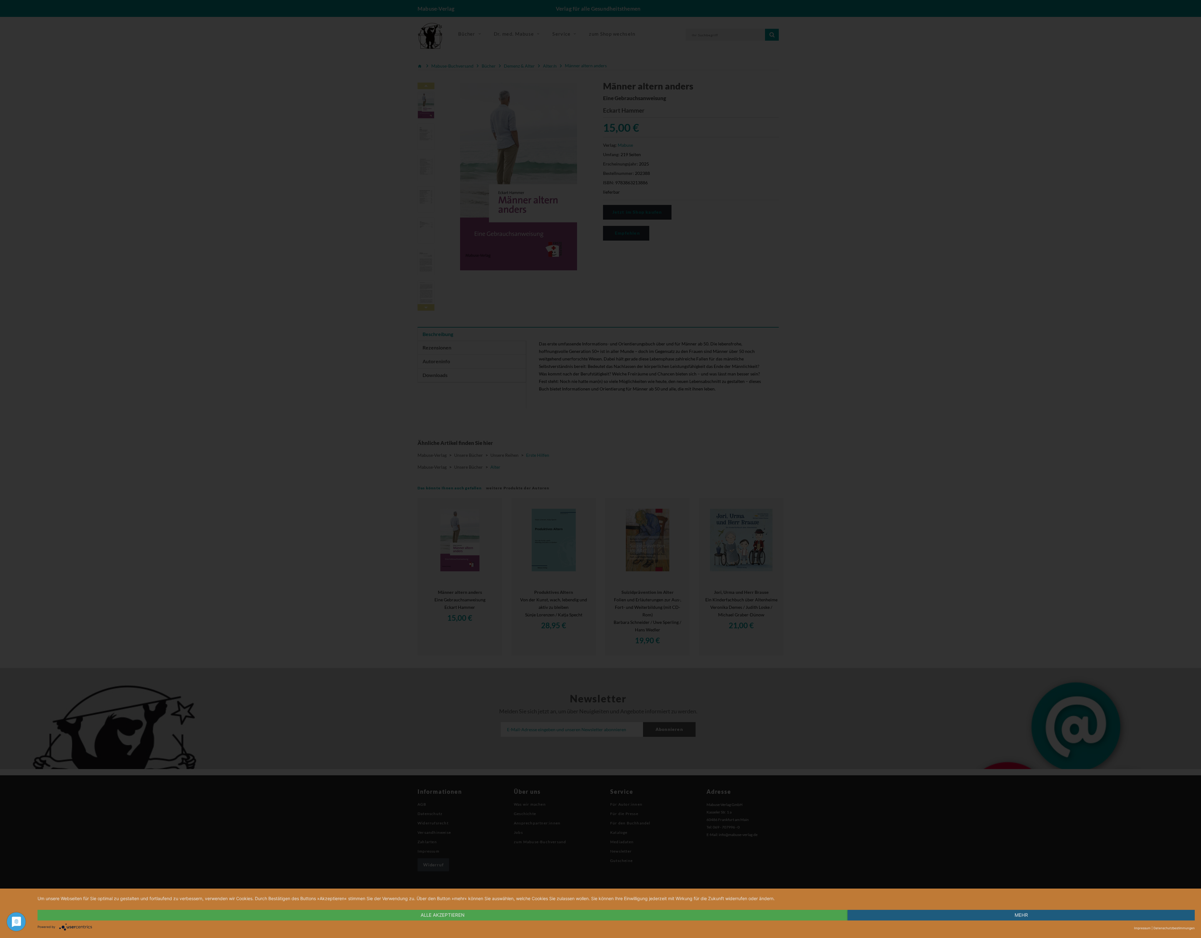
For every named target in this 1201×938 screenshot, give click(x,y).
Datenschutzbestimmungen (1174, 928)
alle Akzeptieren (442, 915)
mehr (1021, 915)
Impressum (1142, 928)
